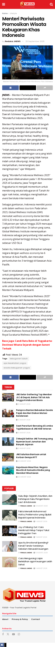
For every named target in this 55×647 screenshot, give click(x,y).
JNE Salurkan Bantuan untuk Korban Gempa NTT (31, 456)
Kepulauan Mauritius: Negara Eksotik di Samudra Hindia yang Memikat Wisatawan (33, 470)
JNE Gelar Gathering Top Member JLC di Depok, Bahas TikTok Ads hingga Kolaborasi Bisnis (34, 397)
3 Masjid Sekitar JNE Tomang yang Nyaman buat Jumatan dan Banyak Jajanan (34, 441)
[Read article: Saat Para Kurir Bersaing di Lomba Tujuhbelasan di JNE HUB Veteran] (8, 428)
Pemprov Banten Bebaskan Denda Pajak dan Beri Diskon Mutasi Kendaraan (34, 413)
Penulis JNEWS (26, 506)
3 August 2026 (41, 568)
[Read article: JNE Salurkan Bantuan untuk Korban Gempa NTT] (8, 457)
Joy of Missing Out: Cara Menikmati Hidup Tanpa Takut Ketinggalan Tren (33, 530)
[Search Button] (51, 4)
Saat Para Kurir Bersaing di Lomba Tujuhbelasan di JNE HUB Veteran (34, 427)
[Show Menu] (3, 4)
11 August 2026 (41, 521)
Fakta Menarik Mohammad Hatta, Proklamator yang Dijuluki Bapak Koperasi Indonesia (34, 514)
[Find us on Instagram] (19, 634)
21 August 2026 (23, 404)
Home (4, 13)
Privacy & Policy (20, 619)
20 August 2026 (24, 461)
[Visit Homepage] (27, 4)
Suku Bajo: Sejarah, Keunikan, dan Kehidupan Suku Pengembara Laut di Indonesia (35, 499)
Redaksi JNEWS (13, 41)
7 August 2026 (41, 537)
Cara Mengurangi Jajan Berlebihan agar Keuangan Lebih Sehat (35, 561)
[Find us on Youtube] (13, 634)
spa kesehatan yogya (15, 363)
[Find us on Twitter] (8, 634)
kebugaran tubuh (19, 358)
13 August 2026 (41, 553)
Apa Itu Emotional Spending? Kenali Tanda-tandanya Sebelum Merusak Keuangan (33, 545)
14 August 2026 (41, 506)
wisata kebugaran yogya (17, 367)
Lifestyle (13, 13)
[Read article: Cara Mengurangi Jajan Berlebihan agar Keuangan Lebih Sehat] (9, 562)
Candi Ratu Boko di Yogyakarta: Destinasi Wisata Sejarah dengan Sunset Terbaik (27, 344)
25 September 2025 (35, 41)
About (5, 619)
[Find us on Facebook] (3, 634)
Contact (35, 619)
